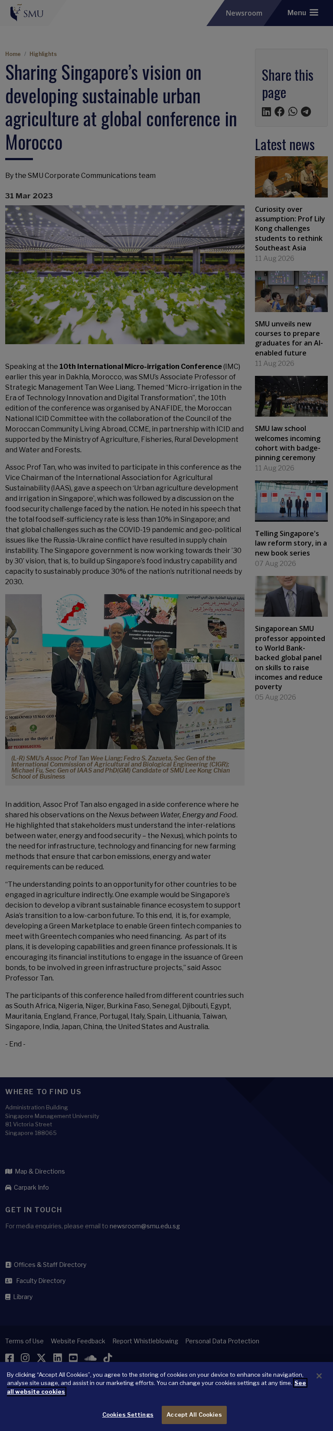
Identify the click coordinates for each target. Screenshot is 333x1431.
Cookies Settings (127, 1414)
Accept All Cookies (194, 1414)
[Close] (319, 1375)
